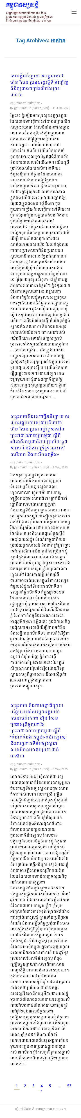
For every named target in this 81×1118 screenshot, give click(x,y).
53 (69, 1086)
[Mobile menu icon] (74, 11)
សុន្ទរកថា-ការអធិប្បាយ (25, 103)
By (29, 108)
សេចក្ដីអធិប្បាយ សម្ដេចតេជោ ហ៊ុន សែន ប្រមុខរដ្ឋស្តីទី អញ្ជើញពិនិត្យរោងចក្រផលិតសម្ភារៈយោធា (39, 86)
